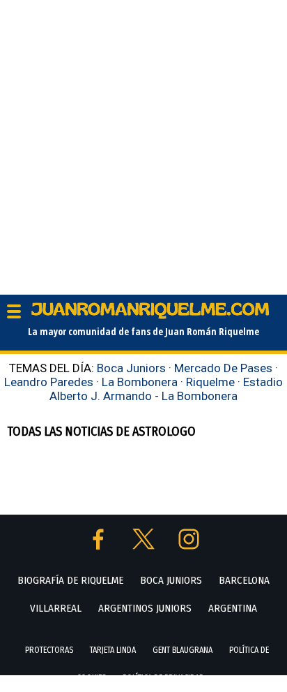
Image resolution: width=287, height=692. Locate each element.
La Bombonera (140, 382)
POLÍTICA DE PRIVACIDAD (163, 678)
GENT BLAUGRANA (182, 650)
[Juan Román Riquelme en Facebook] (99, 545)
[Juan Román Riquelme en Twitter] (145, 545)
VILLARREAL (56, 608)
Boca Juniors (131, 368)
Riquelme (210, 382)
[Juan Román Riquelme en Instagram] (189, 545)
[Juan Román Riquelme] (150, 316)
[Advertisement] (143, 144)
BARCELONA (244, 580)
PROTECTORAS (49, 650)
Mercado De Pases (223, 368)
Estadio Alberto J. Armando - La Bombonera (166, 389)
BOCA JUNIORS (171, 580)
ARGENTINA (232, 608)
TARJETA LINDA (113, 650)
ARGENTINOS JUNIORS (145, 608)
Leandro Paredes (48, 382)
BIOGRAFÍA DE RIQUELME (70, 580)
